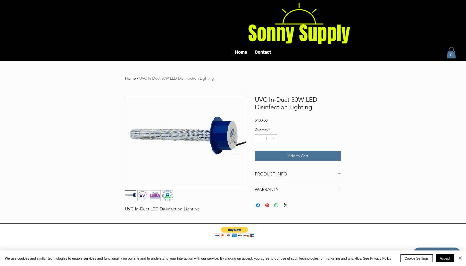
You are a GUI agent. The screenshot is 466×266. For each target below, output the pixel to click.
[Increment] (273, 138)
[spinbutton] (266, 138)
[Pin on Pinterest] (267, 205)
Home (130, 78)
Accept (445, 258)
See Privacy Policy (377, 258)
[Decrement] (259, 138)
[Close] (460, 258)
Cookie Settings (417, 258)
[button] (451, 52)
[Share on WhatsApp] (276, 205)
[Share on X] (286, 205)
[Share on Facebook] (258, 205)
